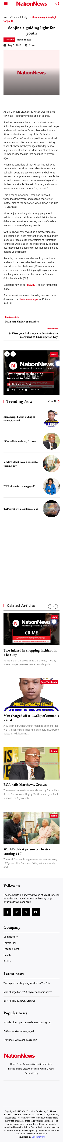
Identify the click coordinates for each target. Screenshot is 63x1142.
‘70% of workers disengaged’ (19, 486)
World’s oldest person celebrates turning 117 (27, 851)
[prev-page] (7, 354)
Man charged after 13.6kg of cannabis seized (19, 418)
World (54, 816)
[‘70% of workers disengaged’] (51, 486)
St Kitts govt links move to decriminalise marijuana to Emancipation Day (33, 335)
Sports (54, 751)
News (54, 354)
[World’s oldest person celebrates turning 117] (51, 463)
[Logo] (31, 3)
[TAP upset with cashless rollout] (51, 508)
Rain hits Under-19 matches (22, 321)
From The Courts (49, 682)
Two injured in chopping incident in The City (25, 375)
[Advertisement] (31, 555)
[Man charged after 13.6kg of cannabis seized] (51, 418)
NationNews (10, 17)
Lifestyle (24, 17)
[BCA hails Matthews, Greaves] (51, 441)
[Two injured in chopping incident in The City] (31, 629)
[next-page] (13, 354)
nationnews (24, 39)
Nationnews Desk (21, 384)
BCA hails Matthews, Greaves (20, 441)
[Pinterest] (24, 99)
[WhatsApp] (33, 99)
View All (52, 401)
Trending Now (19, 401)
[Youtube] (36, 912)
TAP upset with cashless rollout (21, 508)
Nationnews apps (28, 299)
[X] (16, 99)
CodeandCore (38, 1137)
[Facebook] (7, 99)
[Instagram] (17, 912)
